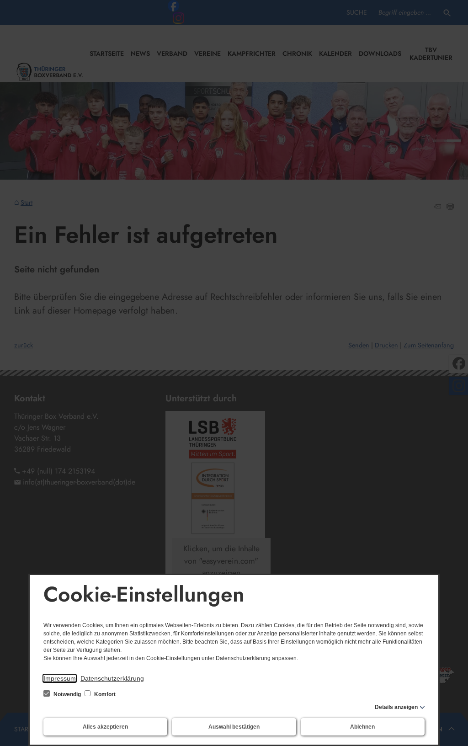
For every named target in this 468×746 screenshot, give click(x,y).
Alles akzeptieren (105, 727)
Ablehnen (362, 727)
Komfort (104, 694)
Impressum (59, 678)
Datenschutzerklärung (112, 678)
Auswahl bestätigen (234, 727)
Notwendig (67, 694)
